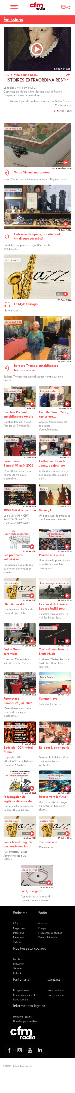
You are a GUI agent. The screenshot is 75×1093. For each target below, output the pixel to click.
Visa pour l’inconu (26, 75)
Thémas (17, 942)
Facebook (18, 959)
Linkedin (17, 973)
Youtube (17, 968)
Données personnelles (25, 1021)
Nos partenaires (22, 990)
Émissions (13, 19)
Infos (16, 923)
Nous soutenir (21, 999)
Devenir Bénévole (47, 937)
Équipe (42, 928)
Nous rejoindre (56, 994)
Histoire (42, 923)
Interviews (18, 932)
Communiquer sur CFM (25, 994)
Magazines (19, 928)
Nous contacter (56, 990)
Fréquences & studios (50, 932)
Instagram (18, 963)
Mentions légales (22, 1016)
